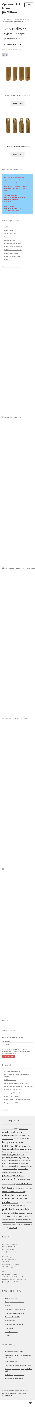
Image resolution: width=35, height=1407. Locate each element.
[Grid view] (3, 54)
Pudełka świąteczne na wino (12, 256)
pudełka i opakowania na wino (25, 1202)
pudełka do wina (10, 1202)
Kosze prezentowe (9, 240)
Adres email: (6, 1041)
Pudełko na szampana (11, 1222)
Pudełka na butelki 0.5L (11, 253)
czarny (16, 1129)
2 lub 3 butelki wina (6, 1129)
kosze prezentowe (22, 1138)
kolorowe (26, 1132)
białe (12, 1129)
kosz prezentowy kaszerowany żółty (15, 1166)
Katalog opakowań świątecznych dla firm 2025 (18, 1086)
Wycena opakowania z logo (12, 1071)
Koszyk (27, 1402)
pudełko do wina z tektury (20, 1216)
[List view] (6, 54)
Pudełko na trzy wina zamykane (9, 1224)
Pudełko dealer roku (10, 1080)
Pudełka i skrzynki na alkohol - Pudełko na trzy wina (13, 1205)
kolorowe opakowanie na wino (12, 1135)
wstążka (13, 1227)
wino (8, 1227)
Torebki (6, 237)
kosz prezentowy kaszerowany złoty (15, 1163)
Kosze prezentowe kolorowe (12, 243)
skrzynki (19, 1224)
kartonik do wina (15, 1132)
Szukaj (17, 1403)
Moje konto (6, 1403)
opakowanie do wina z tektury (14, 1192)
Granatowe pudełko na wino (12, 1093)
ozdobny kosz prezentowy (14, 1198)
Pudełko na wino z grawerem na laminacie (17, 1099)
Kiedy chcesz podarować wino (13, 1090)
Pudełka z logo (8, 260)
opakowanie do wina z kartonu (20, 1188)
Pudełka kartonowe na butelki (13, 247)
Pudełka (6, 227)
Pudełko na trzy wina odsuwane (25, 1222)
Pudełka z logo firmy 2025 (12, 1096)
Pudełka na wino (9, 230)
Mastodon (5, 1110)
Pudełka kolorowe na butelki (12, 250)
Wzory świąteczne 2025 (11, 1103)
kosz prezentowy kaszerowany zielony (16, 1160)
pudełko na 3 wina (6, 1219)
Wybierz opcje (17, 103)
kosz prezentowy (10, 1142)
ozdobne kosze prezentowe (15, 1195)
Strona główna (8, 19)
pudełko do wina (12, 1209)
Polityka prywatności (9, 1393)
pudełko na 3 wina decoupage (16, 1219)
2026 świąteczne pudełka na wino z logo (16, 1083)
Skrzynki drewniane (10, 233)
